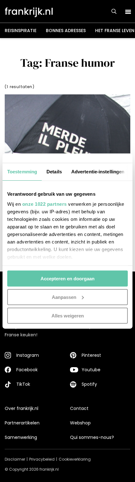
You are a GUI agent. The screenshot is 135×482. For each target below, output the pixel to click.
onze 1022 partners (44, 203)
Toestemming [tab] (22, 171)
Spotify (89, 384)
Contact (79, 408)
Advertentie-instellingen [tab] (97, 171)
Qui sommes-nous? (92, 437)
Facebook (27, 370)
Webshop (80, 423)
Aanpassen (64, 297)
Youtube (91, 370)
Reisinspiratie (20, 30)
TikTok (23, 384)
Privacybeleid (42, 459)
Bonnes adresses (66, 30)
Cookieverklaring (75, 459)
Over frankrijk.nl (21, 408)
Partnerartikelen (22, 423)
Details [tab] (54, 171)
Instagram (27, 355)
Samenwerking (21, 437)
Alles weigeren (67, 315)
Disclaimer (15, 459)
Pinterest (91, 355)
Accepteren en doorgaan (67, 278)
